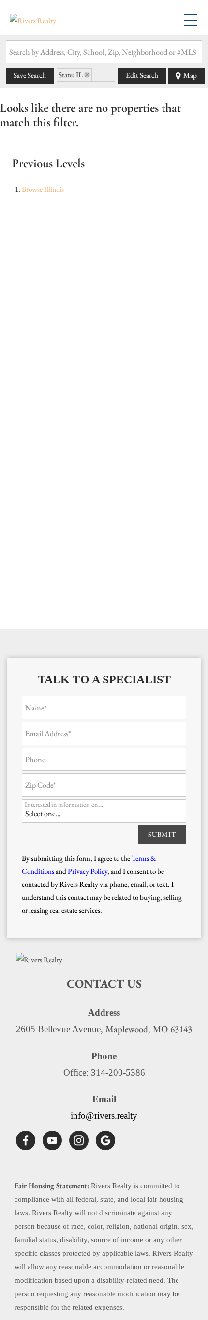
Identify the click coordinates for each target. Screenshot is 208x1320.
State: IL (71, 74)
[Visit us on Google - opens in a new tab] (105, 1140)
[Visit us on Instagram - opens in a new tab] (79, 1140)
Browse (43, 189)
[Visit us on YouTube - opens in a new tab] (52, 1140)
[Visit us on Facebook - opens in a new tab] (25, 1140)
